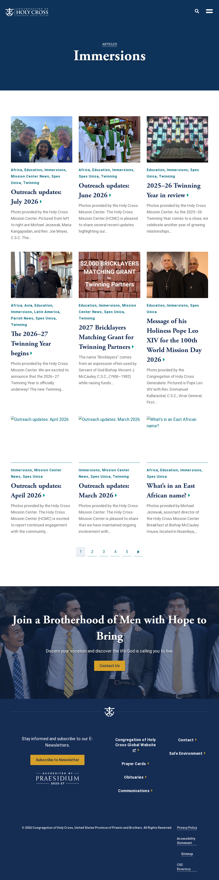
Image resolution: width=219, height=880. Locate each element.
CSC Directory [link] (184, 867)
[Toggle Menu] (207, 12)
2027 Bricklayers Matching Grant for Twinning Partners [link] (106, 337)
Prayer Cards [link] (134, 763)
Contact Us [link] (109, 665)
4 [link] (115, 551)
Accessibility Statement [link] (186, 841)
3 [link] (104, 551)
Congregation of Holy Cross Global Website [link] (135, 746)
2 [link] (92, 551)
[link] (26, 15)
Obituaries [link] (134, 777)
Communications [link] (133, 790)
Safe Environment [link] (185, 753)
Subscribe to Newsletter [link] (57, 760)
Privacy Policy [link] (187, 827)
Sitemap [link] (187, 854)
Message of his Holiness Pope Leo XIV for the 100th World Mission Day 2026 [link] (174, 340)
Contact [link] (186, 740)
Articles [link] (109, 44)
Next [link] (138, 551)
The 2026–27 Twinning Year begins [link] (31, 344)
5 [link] (127, 551)
